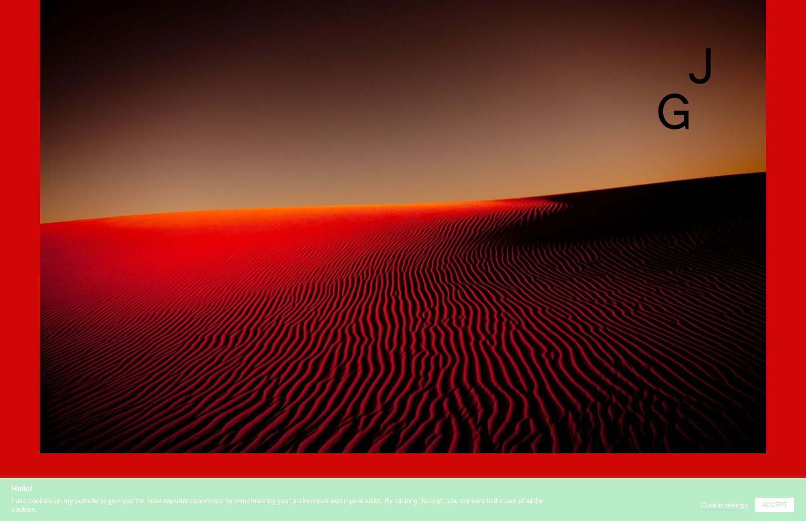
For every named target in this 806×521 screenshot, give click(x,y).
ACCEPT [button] (775, 504)
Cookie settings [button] (724, 505)
